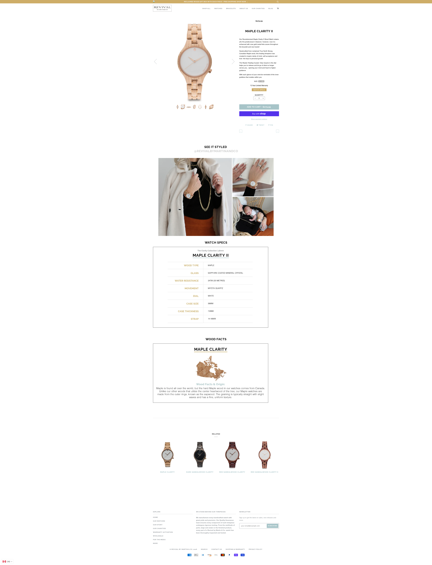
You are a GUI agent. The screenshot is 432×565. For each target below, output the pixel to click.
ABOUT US (244, 8)
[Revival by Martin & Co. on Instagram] (213, 561)
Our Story (158, 525)
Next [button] (232, 61)
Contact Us (216, 549)
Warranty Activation (163, 532)
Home (155, 517)
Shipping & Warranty (235, 549)
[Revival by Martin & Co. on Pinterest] (218, 561)
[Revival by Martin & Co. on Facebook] (208, 561)
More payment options (259, 119)
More (155, 543)
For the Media (159, 539)
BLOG (270, 8)
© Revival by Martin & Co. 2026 (183, 549)
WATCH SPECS (259, 90)
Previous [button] (157, 61)
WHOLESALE (158, 536)
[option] (194, 61)
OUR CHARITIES (258, 8)
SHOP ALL (206, 8)
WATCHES (218, 8)
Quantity (259, 95)
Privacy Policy (255, 549)
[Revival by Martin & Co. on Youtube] (223, 561)
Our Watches (159, 521)
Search (204, 549)
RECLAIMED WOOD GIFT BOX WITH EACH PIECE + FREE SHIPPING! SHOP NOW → (216, 1)
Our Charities (159, 528)
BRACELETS (231, 8)
